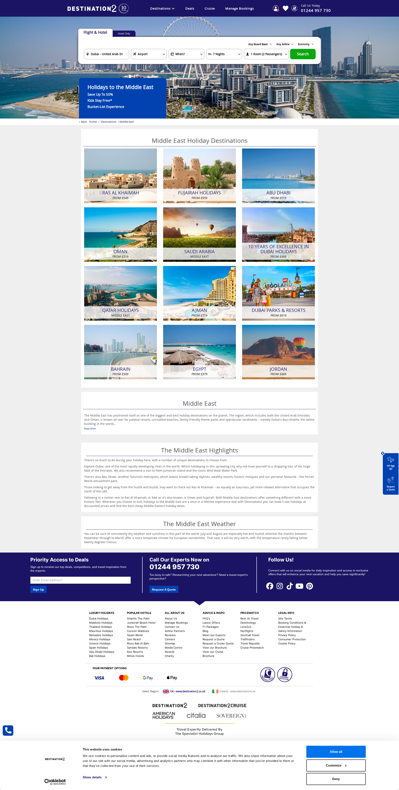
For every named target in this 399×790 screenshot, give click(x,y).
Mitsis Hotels (135, 656)
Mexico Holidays (99, 639)
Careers (170, 639)
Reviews (170, 635)
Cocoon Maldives (138, 631)
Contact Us (172, 626)
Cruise (210, 8)
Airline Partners (175, 631)
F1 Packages (211, 626)
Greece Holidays (100, 643)
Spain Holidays (98, 647)
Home (93, 122)
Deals (189, 8)
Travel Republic (250, 643)
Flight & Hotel (95, 32)
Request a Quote (391, 488)
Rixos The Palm (137, 626)
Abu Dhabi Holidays (101, 651)
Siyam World (135, 635)
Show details (92, 777)
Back (84, 122)
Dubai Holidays (98, 618)
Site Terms (285, 618)
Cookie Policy (287, 643)
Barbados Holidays (101, 635)
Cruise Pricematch (252, 647)
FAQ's (206, 618)
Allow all (336, 751)
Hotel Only (124, 33)
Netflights (246, 631)
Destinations (160, 8)
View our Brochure (215, 647)
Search (303, 54)
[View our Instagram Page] (279, 586)
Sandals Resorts (137, 647)
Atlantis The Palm (138, 618)
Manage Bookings (239, 8)
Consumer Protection (292, 639)
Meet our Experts (214, 635)
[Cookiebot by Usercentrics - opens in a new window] (55, 782)
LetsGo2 (245, 626)
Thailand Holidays (100, 626)
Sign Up (38, 589)
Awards (169, 651)
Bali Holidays (97, 656)
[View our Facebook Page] (269, 586)
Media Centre (173, 647)
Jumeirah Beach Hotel (141, 622)
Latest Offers (211, 622)
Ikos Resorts (135, 651)
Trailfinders (247, 639)
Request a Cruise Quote (218, 643)
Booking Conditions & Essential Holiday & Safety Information (292, 627)
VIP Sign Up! (391, 467)
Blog (205, 631)
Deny (336, 779)
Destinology (248, 622)
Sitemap (170, 643)
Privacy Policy (287, 635)
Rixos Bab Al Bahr (138, 643)
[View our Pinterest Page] (309, 586)
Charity (169, 656)
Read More (90, 428)
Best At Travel (249, 618)
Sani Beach (134, 639)
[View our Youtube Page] (299, 586)
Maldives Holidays (100, 622)
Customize (333, 765)
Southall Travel (249, 635)
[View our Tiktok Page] (289, 586)
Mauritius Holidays (101, 631)
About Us (171, 618)
